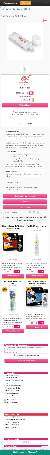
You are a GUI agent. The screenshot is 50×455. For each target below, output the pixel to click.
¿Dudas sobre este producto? (25, 196)
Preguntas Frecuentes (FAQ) (13, 380)
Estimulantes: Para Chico (13, 189)
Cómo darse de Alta (10, 378)
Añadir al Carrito (25, 105)
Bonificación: (25, 124)
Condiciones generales (12, 417)
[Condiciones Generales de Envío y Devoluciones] (24, 442)
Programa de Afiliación (11, 393)
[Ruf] (25, 79)
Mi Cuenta (26, 3)
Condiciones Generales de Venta (15, 419)
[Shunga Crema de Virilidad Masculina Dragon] (13, 242)
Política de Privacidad (11, 424)
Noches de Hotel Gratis (12, 388)
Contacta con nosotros (11, 375)
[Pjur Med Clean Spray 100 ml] (37, 244)
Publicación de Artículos (12, 391)
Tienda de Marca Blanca (12, 396)
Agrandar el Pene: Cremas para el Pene (27, 187)
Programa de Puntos (11, 383)
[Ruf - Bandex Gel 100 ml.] (25, 41)
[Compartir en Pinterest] (38, 212)
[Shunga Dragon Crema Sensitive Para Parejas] (37, 298)
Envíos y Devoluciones (12, 422)
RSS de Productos (12, 402)
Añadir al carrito (13, 276)
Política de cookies (10, 427)
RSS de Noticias (11, 399)
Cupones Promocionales (12, 385)
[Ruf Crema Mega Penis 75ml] (13, 299)
